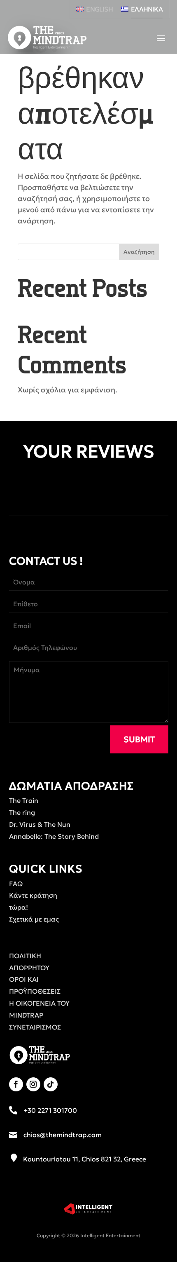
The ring (22, 812)
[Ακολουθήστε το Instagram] (33, 1084)
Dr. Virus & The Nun (39, 824)
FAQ (16, 884)
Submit (139, 739)
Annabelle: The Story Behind (54, 836)
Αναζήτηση (139, 252)
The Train (23, 800)
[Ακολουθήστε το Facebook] (16, 1084)
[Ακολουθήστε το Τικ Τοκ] (51, 1084)
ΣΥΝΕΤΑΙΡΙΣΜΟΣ (35, 1027)
